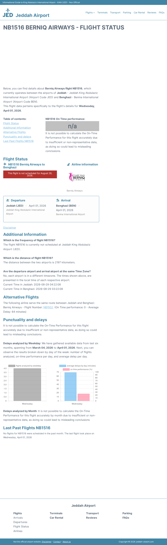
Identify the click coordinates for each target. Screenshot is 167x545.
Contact (57, 541)
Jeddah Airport (32, 15)
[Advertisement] (83, 60)
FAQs (161, 12)
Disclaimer (46, 541)
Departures (20, 522)
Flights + (90, 12)
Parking (127, 12)
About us (67, 541)
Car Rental (139, 12)
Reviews (151, 12)
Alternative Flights (14, 132)
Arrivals (18, 517)
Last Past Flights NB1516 (18, 141)
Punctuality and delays (17, 136)
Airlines (17, 531)
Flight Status (11, 123)
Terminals (102, 12)
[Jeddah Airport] (8, 12)
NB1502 (48, 307)
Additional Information (17, 127)
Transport (115, 12)
